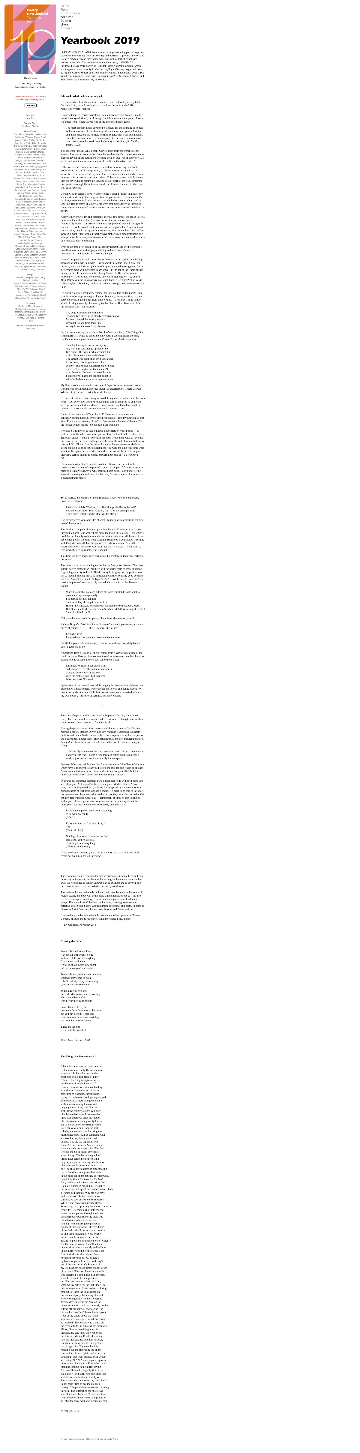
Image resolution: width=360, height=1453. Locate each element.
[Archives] (79, 17)
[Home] (79, 5)
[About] (79, 9)
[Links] (79, 24)
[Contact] (79, 28)
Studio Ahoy (112, 1439)
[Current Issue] (79, 13)
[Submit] (79, 20)
